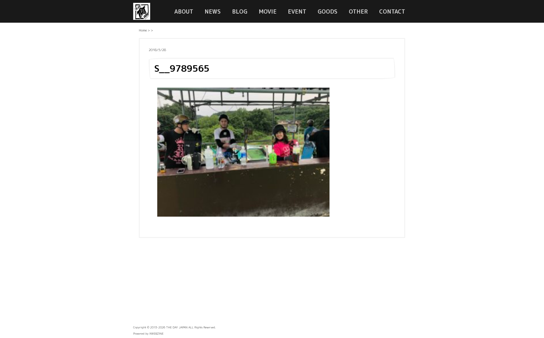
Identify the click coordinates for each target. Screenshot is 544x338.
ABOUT (183, 11)
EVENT (297, 11)
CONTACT (392, 11)
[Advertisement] (272, 283)
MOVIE (268, 11)
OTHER (358, 11)
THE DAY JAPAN (177, 327)
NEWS (213, 11)
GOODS (327, 11)
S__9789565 (181, 68)
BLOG (239, 11)
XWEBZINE (156, 333)
